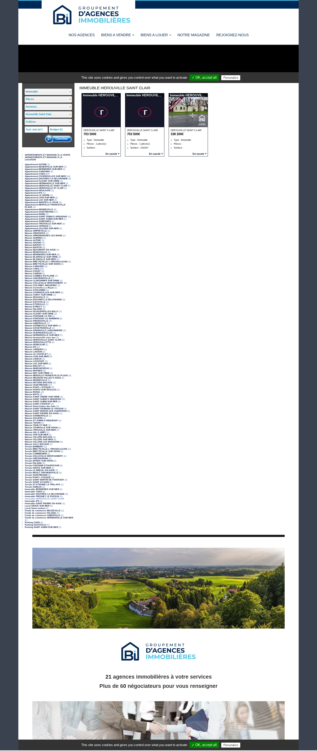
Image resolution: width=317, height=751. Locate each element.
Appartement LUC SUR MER (39, 200)
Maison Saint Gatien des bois (40, 406)
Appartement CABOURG (37, 171)
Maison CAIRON (33, 273)
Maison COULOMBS (35, 290)
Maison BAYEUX (33, 247)
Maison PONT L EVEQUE (38, 387)
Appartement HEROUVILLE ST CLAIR (44, 188)
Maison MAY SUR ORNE (37, 373)
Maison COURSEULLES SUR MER (42, 292)
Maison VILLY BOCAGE (37, 444)
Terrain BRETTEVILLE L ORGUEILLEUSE (46, 449)
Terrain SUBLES (33, 487)
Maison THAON (33, 423)
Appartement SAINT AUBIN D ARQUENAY (46, 216)
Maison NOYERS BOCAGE (38, 382)
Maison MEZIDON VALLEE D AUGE (43, 378)
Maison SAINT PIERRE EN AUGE (42, 413)
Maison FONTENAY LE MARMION (42, 318)
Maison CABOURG (34, 266)
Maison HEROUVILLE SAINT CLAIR (43, 340)
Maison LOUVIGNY (34, 361)
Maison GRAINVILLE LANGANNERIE (44, 330)
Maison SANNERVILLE (36, 416)
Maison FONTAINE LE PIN (38, 316)
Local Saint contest (35, 508)
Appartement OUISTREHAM (39, 212)
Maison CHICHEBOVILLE (38, 278)
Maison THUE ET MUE (36, 425)
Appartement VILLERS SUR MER (42, 228)
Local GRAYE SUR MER (37, 506)
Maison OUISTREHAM (36, 385)
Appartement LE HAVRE (37, 195)
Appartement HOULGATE (38, 190)
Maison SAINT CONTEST (37, 404)
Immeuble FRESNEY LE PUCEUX (42, 496)
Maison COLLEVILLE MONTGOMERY (44, 283)
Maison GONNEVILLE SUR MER (41, 325)
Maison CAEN (32, 269)
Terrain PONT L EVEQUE (38, 477)
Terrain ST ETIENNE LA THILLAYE (42, 484)
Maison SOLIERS (34, 418)
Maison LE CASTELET (36, 354)
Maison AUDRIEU (34, 238)
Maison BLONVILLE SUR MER (40, 259)
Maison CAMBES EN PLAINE (40, 276)
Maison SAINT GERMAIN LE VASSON (44, 408)
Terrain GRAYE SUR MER (38, 468)
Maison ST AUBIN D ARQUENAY (41, 420)
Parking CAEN (32, 522)
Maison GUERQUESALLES (39, 333)
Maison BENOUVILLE (36, 252)
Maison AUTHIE (33, 240)
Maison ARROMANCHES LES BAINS (43, 235)
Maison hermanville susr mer (40, 337)
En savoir (112, 153)
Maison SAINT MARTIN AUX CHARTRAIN (46, 411)
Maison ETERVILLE (35, 304)
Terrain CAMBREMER (36, 453)
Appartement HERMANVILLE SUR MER (45, 183)
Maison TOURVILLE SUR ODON (41, 427)
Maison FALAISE (33, 309)
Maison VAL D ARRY (35, 432)
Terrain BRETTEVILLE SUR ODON (42, 451)
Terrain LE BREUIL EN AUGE (40, 470)
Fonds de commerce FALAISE (40, 513)
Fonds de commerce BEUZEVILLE (43, 510)
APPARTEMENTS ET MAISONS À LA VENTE (47, 155)
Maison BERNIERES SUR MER (40, 254)
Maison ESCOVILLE (35, 302)
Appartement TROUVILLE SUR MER (43, 223)
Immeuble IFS (32, 501)
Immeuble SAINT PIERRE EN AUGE (43, 503)
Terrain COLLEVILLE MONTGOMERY (44, 456)
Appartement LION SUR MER (40, 197)
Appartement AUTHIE (36, 164)
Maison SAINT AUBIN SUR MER (41, 401)
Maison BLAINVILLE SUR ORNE (41, 257)
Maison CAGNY (33, 271)
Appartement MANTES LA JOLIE (41, 202)
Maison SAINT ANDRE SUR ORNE (42, 397)
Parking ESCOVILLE (35, 525)
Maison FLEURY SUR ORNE (39, 314)
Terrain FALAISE (33, 463)
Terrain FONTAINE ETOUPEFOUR (42, 465)
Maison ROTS (32, 394)
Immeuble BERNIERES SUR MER (42, 489)
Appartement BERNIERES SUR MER (43, 169)
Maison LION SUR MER (37, 356)
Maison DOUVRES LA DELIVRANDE (43, 299)
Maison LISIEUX (33, 359)
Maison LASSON (33, 351)
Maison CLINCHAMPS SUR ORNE (42, 280)
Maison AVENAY (33, 242)
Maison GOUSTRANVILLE (38, 328)
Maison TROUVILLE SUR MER (40, 430)
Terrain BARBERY (34, 446)
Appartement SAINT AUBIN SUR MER (44, 219)
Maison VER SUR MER (36, 434)
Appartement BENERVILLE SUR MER (44, 167)
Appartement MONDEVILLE (39, 209)
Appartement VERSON (36, 226)
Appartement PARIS (35, 214)
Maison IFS (30, 347)
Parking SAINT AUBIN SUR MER (41, 527)
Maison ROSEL (33, 392)
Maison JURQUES (34, 349)
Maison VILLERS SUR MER (39, 439)
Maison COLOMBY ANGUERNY (41, 285)
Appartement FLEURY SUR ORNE (42, 181)
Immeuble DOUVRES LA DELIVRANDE (45, 494)
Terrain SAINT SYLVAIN (37, 482)
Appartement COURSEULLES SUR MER (45, 176)
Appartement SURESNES (38, 221)
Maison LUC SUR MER (36, 363)
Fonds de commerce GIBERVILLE (42, 515)
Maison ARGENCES (35, 233)
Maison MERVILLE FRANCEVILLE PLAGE (46, 375)
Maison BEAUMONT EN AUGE (40, 250)
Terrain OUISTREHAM (36, 475)
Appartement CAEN (35, 174)
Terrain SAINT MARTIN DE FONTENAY (44, 480)
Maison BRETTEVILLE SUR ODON (42, 264)
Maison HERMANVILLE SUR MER (42, 335)
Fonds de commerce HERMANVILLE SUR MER (49, 517)
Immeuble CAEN (33, 491)
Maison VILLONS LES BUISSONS (42, 442)
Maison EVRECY (33, 306)
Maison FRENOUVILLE (36, 321)
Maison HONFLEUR (35, 344)
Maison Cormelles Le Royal (39, 287)
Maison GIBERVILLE (35, 323)
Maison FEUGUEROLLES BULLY (41, 311)
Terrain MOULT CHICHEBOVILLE (41, 472)
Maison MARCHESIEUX (37, 368)
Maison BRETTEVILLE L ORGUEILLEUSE (46, 261)
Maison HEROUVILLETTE (38, 342)
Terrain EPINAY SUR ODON (39, 461)
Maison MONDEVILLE (36, 380)
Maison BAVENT (33, 245)
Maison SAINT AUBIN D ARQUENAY (43, 399)
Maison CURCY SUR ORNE (39, 295)
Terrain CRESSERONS (36, 458)
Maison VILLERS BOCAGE (38, 437)
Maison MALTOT (33, 366)
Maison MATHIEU (33, 370)
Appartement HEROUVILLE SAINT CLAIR (46, 186)
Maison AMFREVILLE (36, 231)
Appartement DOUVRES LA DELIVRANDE (46, 178)
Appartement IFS (33, 193)
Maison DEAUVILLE (35, 297)
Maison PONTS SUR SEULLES (40, 389)
